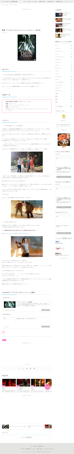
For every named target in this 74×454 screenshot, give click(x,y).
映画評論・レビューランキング (62, 255)
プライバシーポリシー (49, 448)
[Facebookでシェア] (23, 368)
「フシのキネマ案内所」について (27, 448)
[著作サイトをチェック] (62, 130)
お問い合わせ (39, 448)
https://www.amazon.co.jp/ (28, 61)
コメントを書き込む (26, 437)
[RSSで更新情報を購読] (65, 130)
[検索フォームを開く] (71, 1)
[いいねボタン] (3, 332)
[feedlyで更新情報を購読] (64, 130)
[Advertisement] (27, 18)
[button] (34, 368)
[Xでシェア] (19, 368)
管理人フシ (64, 120)
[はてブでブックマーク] (27, 368)
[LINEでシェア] (30, 368)
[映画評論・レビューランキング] (58, 253)
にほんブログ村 (59, 243)
